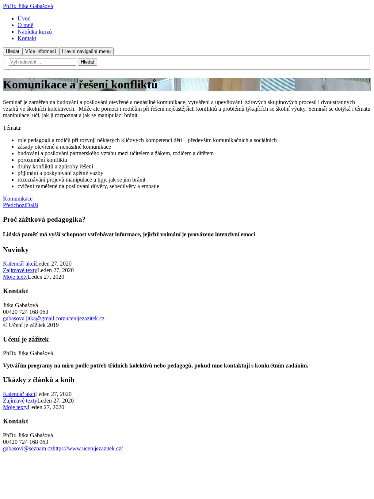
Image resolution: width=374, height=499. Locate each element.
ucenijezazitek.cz (84, 318)
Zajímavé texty (20, 270)
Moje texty (15, 277)
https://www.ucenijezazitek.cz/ (88, 448)
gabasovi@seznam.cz (28, 448)
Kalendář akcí (19, 263)
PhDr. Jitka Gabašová (28, 6)
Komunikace (18, 198)
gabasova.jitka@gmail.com (34, 318)
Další (32, 205)
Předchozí (14, 205)
